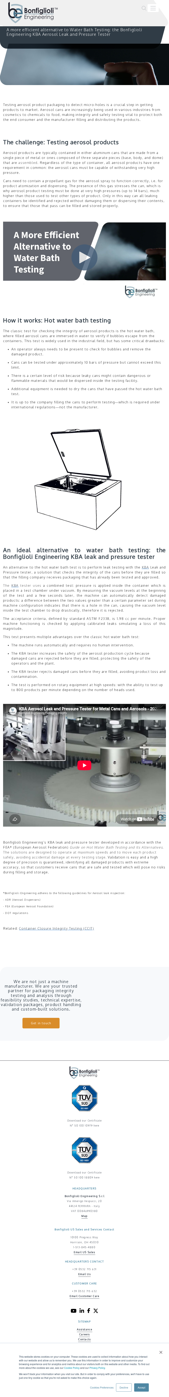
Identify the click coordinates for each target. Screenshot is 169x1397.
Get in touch (41, 1023)
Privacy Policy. (97, 1367)
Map (84, 1216)
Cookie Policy (72, 1367)
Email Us (84, 1274)
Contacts (84, 1339)
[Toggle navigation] (153, 8)
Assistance (84, 1329)
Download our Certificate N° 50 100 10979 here (84, 1123)
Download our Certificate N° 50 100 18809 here (84, 1175)
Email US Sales (84, 1252)
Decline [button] (124, 1387)
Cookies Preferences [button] (102, 1387)
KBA (15, 585)
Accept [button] (141, 1387)
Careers (84, 1334)
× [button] (160, 1351)
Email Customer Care (84, 1296)
